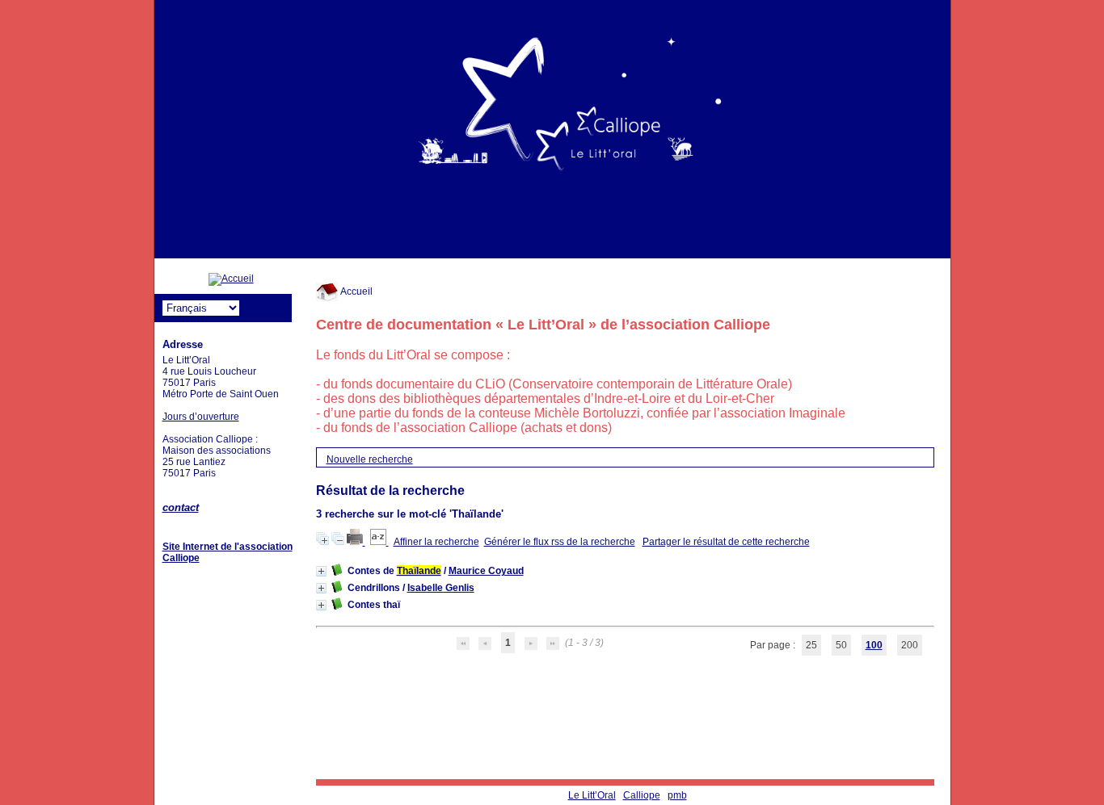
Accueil (356, 291)
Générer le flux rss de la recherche (559, 541)
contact (180, 507)
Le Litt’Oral (592, 795)
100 (874, 645)
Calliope (641, 795)
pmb (677, 795)
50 (841, 645)
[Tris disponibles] (379, 541)
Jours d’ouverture (200, 416)
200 (909, 645)
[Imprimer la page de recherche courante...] (356, 541)
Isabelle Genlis (440, 587)
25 (811, 645)
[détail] (321, 571)
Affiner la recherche (436, 541)
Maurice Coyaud (486, 570)
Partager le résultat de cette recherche (726, 541)
